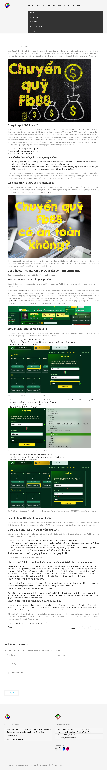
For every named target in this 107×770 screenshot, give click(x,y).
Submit (11, 693)
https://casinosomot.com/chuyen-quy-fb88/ (30, 623)
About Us (40, 5)
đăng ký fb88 (26, 291)
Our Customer (64, 5)
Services (51, 5)
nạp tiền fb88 (12, 301)
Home (30, 5)
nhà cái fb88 (50, 192)
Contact (76, 5)
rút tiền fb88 (24, 167)
